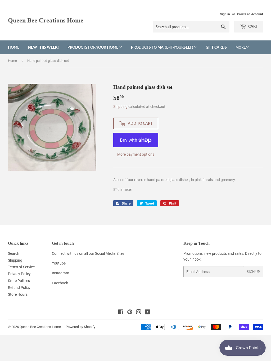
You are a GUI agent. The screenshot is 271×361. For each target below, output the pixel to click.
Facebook (60, 283)
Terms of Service (21, 267)
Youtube (59, 263)
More (241, 47)
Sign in (225, 14)
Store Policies (19, 281)
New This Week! (43, 47)
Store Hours (18, 294)
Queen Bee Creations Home (45, 20)
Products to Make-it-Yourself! (162, 47)
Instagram (60, 273)
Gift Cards (216, 47)
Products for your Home (93, 47)
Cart (252, 26)
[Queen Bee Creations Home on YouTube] (147, 313)
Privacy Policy (19, 274)
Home (13, 47)
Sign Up (253, 272)
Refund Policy (19, 287)
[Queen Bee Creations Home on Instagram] (138, 313)
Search (13, 253)
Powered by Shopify (80, 327)
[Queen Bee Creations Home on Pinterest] (130, 313)
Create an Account (250, 14)
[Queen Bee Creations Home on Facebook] (121, 313)
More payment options (135, 154)
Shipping (120, 106)
